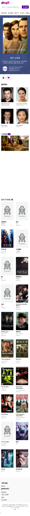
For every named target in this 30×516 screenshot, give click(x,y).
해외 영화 (3, 13)
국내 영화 (10, 13)
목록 (3, 78)
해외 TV (16, 13)
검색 (26, 7)
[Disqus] (15, 174)
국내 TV (22, 13)
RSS (15, 509)
